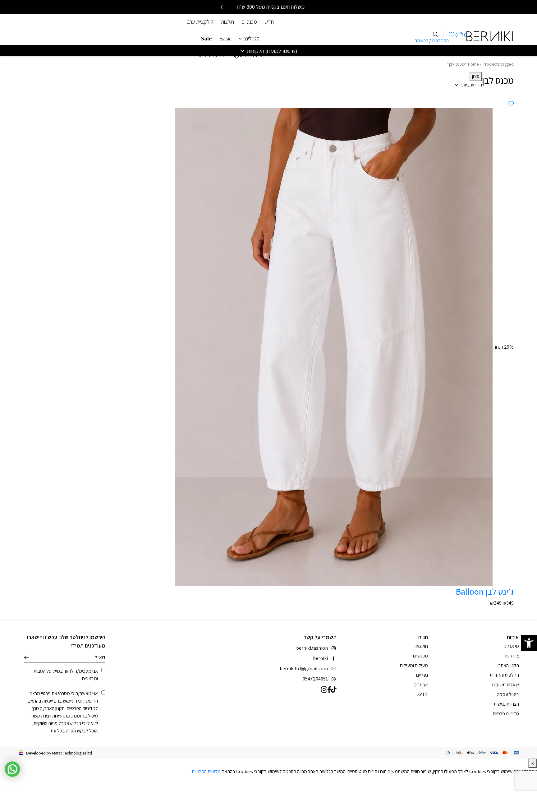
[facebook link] (329, 689)
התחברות (440, 40)
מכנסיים (249, 21)
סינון (476, 76)
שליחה (26, 657)
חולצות (227, 21)
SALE (422, 694)
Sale (206, 38)
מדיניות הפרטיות (81, 708)
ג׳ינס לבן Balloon (485, 591)
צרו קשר (511, 655)
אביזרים (421, 684)
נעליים (422, 675)
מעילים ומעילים (414, 665)
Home (473, 64)
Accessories (210, 55)
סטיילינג (251, 38)
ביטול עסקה (508, 694)
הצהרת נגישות (506, 704)
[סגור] (532, 763)
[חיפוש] (435, 34)
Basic (225, 38)
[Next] (221, 7)
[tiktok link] (334, 689)
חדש (269, 21)
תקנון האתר (54, 708)
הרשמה (421, 40)
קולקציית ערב (200, 21)
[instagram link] (324, 689)
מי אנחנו (511, 646)
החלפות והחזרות (504, 675)
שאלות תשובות (505, 684)
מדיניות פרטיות (506, 713)
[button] (529, 643)
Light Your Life (247, 55)
